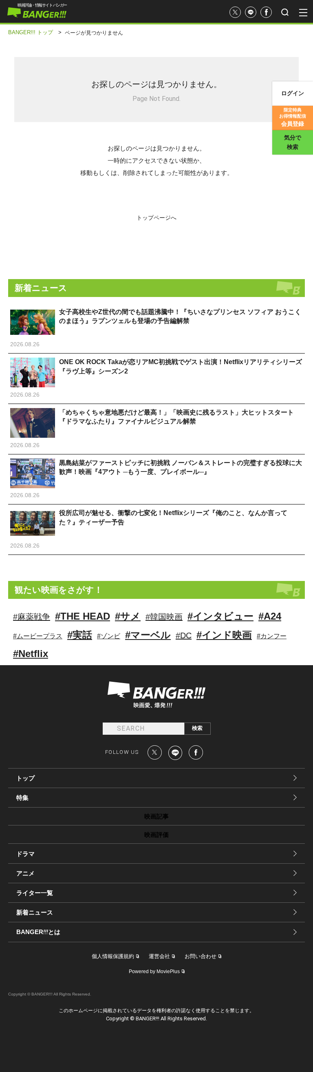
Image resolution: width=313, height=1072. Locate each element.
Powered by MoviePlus (154, 971)
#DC (184, 635)
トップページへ (156, 217)
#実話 (79, 634)
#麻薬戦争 (31, 616)
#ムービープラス (37, 636)
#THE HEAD (82, 616)
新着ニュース (34, 912)
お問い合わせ (200, 956)
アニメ (25, 873)
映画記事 (156, 816)
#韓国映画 (164, 616)
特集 (22, 797)
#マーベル (148, 634)
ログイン (292, 93)
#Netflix (30, 653)
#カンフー (272, 636)
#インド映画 (224, 634)
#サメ (128, 616)
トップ (25, 778)
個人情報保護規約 (113, 956)
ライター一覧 (34, 892)
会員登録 (292, 117)
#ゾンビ (108, 636)
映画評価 (156, 834)
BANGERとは (38, 932)
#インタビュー (220, 616)
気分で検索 (292, 142)
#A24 (269, 616)
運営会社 (159, 956)
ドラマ (25, 853)
